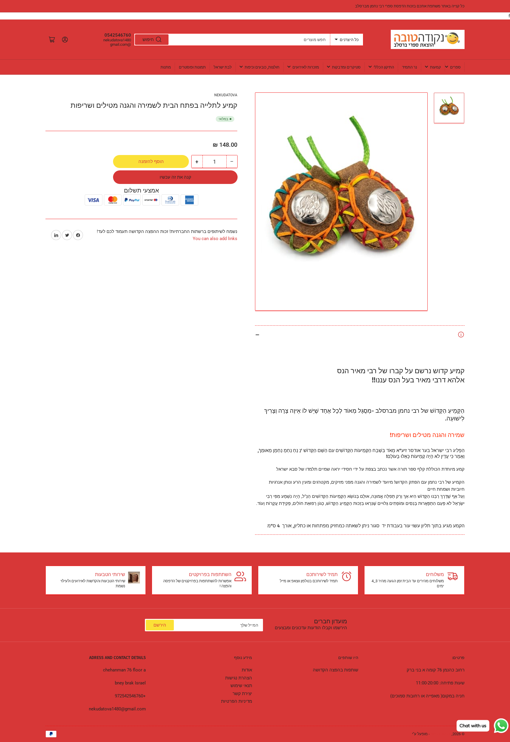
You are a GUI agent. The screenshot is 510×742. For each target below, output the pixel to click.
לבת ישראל (223, 67)
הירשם (159, 625)
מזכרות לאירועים (305, 67)
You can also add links (215, 238)
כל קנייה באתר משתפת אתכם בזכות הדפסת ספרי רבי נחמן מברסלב (410, 6)
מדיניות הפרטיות (236, 701)
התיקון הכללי (384, 67)
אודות (247, 670)
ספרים (455, 67)
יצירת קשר (242, 693)
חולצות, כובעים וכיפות (262, 67)
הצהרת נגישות (238, 678)
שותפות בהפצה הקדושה (335, 670)
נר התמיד (409, 67)
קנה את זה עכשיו (175, 177)
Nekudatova (225, 95)
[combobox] (232, 39)
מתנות (166, 67)
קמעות (435, 67)
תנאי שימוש (241, 685)
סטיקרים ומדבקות (346, 67)
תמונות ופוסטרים (192, 67)
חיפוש (148, 39)
